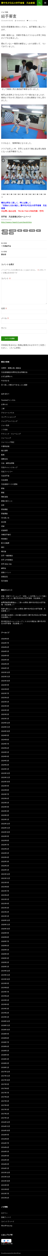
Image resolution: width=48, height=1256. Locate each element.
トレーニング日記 (7, 442)
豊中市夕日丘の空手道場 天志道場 (18, 3)
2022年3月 (5, 861)
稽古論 (3, 551)
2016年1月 (5, 1168)
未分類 (3, 522)
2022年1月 (5, 870)
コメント (6, 278)
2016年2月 (5, 1164)
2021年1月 (5, 916)
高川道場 (4, 581)
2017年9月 (5, 1084)
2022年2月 (5, 866)
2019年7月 (5, 992)
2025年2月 (5, 714)
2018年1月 (5, 1067)
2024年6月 (5, 748)
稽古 (20, 230)
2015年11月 (5, 1177)
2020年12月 (5, 920)
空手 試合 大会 (6, 564)
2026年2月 (5, 664)
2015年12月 (5, 1172)
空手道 (32, 230)
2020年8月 (5, 937)
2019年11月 (5, 975)
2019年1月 (5, 1017)
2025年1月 (5, 719)
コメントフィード (7, 1221)
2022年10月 (5, 832)
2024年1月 (5, 769)
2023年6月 (5, 798)
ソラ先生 (4, 429)
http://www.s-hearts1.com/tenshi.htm (16, 222)
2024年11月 (5, 727)
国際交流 (4, 459)
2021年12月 (5, 874)
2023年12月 (5, 773)
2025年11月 (5, 677)
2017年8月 (5, 1088)
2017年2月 (5, 1114)
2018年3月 (5, 1059)
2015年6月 (5, 1198)
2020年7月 (5, 941)
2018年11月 (5, 1025)
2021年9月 (5, 882)
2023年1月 (5, 819)
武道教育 (4, 530)
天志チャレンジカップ (9, 467)
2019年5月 (5, 1000)
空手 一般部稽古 (7, 556)
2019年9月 (5, 983)
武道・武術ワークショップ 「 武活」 (14, 596)
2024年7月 (5, 744)
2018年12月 (5, 1021)
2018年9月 (5, 1034)
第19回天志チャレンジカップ (12, 621)
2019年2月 (5, 1013)
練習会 (3, 568)
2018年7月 (5, 1042)
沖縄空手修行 (6, 535)
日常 (2, 505)
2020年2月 (5, 962)
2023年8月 (5, 790)
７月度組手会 (6, 244)
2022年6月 (5, 849)
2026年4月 (5, 655)
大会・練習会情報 (7, 463)
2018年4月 (5, 1055)
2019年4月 (5, 1004)
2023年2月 (5, 815)
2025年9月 (5, 685)
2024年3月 (5, 761)
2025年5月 (5, 702)
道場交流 (4, 577)
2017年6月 (5, 1097)
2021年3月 (5, 908)
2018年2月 (5, 1063)
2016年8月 (5, 1139)
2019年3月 (5, 1009)
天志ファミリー (7, 471)
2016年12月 (5, 1122)
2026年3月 (5, 660)
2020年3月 (5, 958)
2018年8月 (5, 1038)
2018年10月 (5, 1030)
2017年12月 (5, 1072)
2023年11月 (5, 777)
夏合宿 (4, 253)
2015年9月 (5, 1185)
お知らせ (4, 404)
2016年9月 (5, 1135)
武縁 (2, 526)
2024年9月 (5, 735)
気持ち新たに (6, 609)
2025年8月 (5, 689)
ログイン (4, 1213)
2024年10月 (5, 731)
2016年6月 (5, 1147)
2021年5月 (5, 899)
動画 (2, 455)
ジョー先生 (4, 12)
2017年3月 (5, 1109)
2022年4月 (5, 857)
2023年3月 (5, 811)
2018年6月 (5, 1046)
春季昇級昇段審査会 (8, 602)
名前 (4, 308)
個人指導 (4, 450)
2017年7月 (5, 1093)
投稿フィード (6, 1217)
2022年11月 (5, 828)
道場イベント (6, 572)
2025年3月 (5, 710)
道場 (11, 233)
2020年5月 (5, 950)
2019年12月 (5, 971)
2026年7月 (5, 643)
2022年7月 (5, 845)
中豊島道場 (5, 446)
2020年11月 (5, 924)
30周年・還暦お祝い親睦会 (11, 368)
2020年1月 (5, 967)
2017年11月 (5, 1076)
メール (5, 318)
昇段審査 (4, 509)
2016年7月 (5, 1143)
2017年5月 (5, 1101)
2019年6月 (5, 996)
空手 (25, 230)
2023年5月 (5, 803)
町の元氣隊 (5, 543)
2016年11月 (5, 1126)
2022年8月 (5, 840)
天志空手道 (5, 476)
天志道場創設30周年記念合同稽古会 (14, 372)
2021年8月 (5, 887)
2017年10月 (5, 1080)
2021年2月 (5, 912)
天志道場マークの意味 (9, 484)
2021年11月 (5, 878)
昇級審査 (4, 514)
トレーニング (6, 438)
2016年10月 (5, 1130)
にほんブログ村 (7, 1244)
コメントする (33, 20)
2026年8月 (5, 639)
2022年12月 (5, 824)
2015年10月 (5, 1181)
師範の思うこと (7, 501)
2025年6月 (5, 698)
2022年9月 (5, 836)
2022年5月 (5, 853)
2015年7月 (5, 1193)
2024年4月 (5, 756)
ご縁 (2, 408)
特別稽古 (4, 539)
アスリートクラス (7, 413)
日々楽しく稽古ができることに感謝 (14, 385)
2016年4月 (5, 1156)
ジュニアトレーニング (9, 421)
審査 (2, 493)
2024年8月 (5, 740)
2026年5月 (5, 651)
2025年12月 (5, 672)
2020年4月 (5, 954)
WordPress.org (6, 1226)
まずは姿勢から (7, 376)
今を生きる (5, 381)
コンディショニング (8, 417)
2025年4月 (5, 706)
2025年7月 (5, 693)
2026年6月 (5, 647)
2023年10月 (5, 782)
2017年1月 (5, 1118)
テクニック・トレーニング (11, 434)
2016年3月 (5, 1160)
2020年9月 (5, 933)
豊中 (38, 230)
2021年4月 (5, 903)
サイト (4, 328)
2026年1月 (5, 668)
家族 (2, 488)
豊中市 (5, 233)
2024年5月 (5, 752)
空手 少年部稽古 (7, 560)
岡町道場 (4, 497)
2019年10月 (5, 979)
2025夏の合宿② (7, 615)
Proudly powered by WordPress (11, 1253)
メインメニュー (45, 3)
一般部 (5, 230)
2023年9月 (5, 786)
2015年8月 (5, 1189)
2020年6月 (5, 945)
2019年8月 (5, 988)
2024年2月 (5, 765)
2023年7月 (5, 794)
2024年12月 (5, 723)
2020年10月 (5, 929)
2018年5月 (5, 1051)
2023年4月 (5, 807)
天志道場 (12, 230)
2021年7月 (5, 891)
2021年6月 (5, 895)
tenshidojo (20, 20)
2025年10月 (5, 681)
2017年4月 (5, 1105)
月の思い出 (5, 518)
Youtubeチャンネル (8, 400)
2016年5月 (5, 1151)
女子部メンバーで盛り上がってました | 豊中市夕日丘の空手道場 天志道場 (24, 597)
